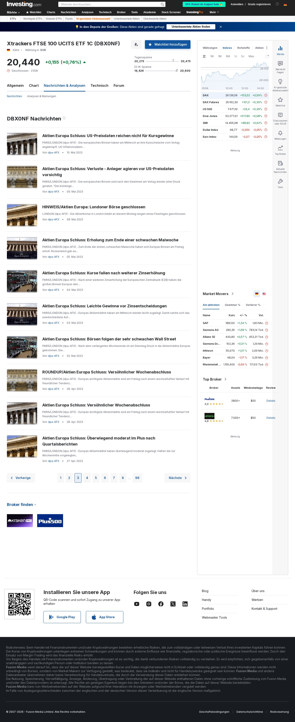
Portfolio (208, 608)
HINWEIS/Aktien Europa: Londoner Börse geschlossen (93, 207)
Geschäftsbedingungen (214, 711)
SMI (205, 123)
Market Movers (215, 294)
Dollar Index (210, 129)
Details (270, 400)
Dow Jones (210, 116)
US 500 (207, 109)
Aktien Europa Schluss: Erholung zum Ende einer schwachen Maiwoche (110, 240)
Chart (34, 85)
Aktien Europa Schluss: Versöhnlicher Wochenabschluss (96, 405)
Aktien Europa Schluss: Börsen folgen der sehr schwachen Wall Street (109, 339)
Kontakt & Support (264, 608)
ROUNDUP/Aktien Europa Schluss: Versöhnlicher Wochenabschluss (106, 372)
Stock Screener (171, 12)
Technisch (99, 85)
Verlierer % (253, 304)
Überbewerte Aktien (155, 18)
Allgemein (15, 85)
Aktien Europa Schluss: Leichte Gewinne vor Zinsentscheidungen (104, 306)
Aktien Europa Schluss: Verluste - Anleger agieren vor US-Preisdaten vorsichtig (108, 171)
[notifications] (277, 4)
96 (137, 478)
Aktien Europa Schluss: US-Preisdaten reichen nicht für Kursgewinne (108, 135)
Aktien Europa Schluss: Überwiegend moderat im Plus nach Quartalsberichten (98, 441)
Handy (206, 600)
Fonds (69, 18)
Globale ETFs (54, 18)
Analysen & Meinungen (41, 96)
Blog (205, 591)
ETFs (13, 18)
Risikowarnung (279, 711)
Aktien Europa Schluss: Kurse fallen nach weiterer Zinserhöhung (103, 273)
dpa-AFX (53, 152)
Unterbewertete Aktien (127, 18)
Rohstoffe (243, 47)
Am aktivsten (211, 304)
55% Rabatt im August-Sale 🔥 (204, 4)
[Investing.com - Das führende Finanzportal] (24, 4)
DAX (206, 95)
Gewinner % (232, 304)
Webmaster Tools (214, 617)
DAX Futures (211, 102)
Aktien (259, 47)
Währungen (210, 47)
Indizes (227, 47)
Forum (119, 85)
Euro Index (209, 136)
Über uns (258, 591)
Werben (257, 600)
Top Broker (212, 379)
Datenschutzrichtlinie (249, 711)
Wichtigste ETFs (32, 18)
